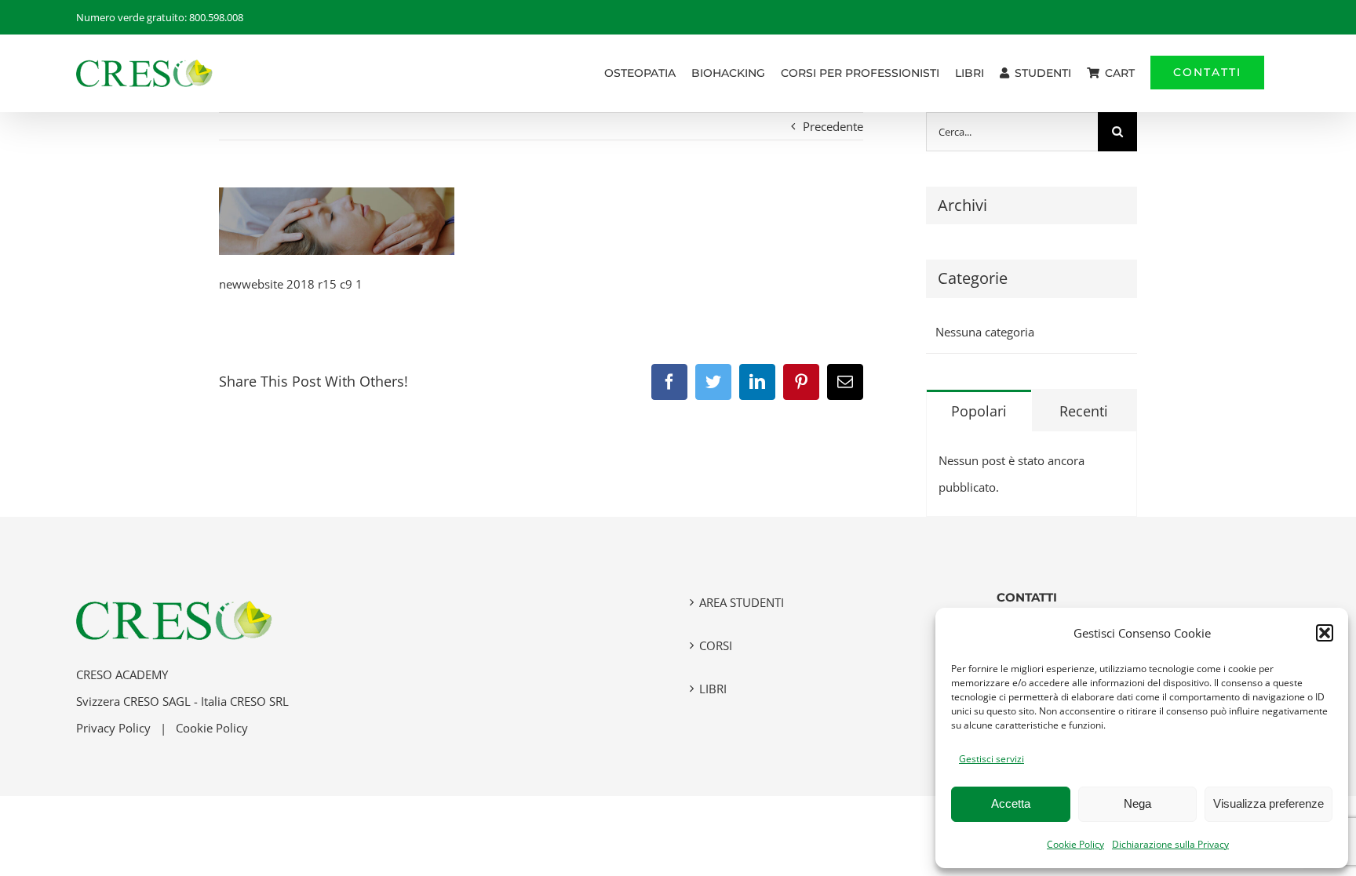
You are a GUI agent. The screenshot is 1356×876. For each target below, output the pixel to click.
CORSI (715, 645)
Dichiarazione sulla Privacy (1170, 844)
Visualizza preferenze (1268, 803)
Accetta (1010, 803)
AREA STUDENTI (741, 602)
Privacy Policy (113, 728)
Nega (1137, 803)
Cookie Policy (1075, 844)
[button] (1324, 633)
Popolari (979, 411)
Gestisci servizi (991, 758)
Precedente (833, 126)
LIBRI (713, 688)
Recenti (1083, 411)
